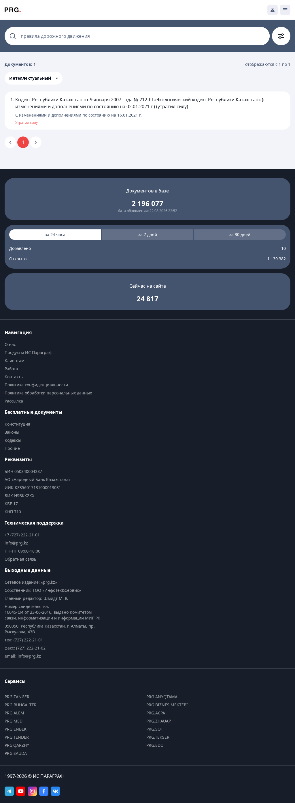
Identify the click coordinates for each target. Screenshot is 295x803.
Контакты (14, 376)
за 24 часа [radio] (55, 234)
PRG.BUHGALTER (21, 704)
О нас (10, 344)
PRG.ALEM (14, 713)
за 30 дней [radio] (239, 234)
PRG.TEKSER (157, 737)
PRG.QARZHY (17, 745)
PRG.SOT (154, 729)
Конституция (17, 424)
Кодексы (13, 440)
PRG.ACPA (155, 713)
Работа (11, 368)
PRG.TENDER (17, 737)
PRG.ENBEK (16, 729)
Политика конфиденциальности (36, 385)
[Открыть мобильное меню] (285, 10)
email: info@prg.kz (23, 656)
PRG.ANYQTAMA (161, 696)
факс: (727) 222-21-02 (25, 648)
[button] (34, 78)
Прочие (12, 448)
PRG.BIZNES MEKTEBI (167, 704)
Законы (12, 432)
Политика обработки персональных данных (48, 393)
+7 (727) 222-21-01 (22, 535)
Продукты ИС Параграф (28, 352)
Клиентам (14, 360)
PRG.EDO (155, 745)
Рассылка (14, 401)
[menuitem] (54, 344)
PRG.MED (13, 721)
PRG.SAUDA (16, 753)
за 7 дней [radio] (147, 234)
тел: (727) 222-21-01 (24, 640)
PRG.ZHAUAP (158, 721)
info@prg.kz (16, 543)
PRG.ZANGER (17, 696)
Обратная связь (20, 559)
